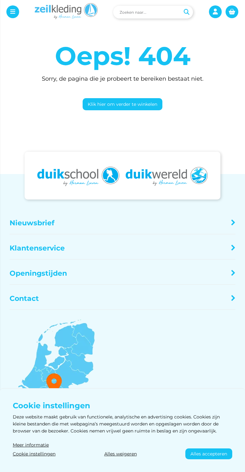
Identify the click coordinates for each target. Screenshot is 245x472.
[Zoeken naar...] (186, 12)
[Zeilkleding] (66, 12)
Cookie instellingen (34, 454)
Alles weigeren (120, 454)
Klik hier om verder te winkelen (122, 104)
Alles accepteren (208, 454)
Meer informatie (31, 445)
